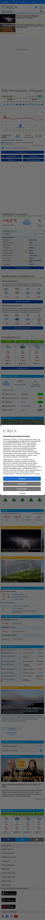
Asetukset (22, 484)
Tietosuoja (23, 493)
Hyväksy (22, 479)
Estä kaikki (22, 489)
